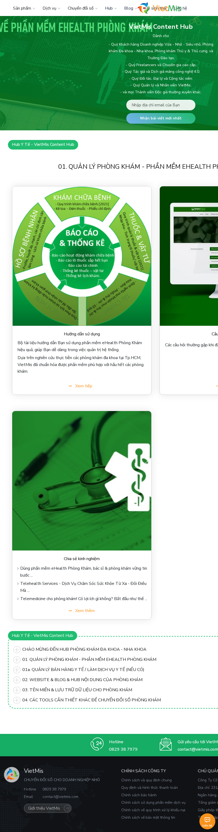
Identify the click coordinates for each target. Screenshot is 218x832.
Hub (109, 8)
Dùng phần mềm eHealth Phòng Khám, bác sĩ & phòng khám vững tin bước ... (83, 571)
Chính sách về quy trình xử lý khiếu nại (153, 810)
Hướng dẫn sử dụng (82, 334)
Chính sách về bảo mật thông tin (148, 817)
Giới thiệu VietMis (44, 808)
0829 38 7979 (123, 749)
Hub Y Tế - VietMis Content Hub (43, 144)
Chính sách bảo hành (139, 795)
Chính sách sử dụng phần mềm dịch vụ (153, 802)
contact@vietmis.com (60, 796)
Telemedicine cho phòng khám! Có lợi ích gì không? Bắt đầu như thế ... (83, 599)
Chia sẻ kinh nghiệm (82, 559)
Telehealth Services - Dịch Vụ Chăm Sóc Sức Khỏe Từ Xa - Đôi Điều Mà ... (83, 587)
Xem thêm (85, 611)
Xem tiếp (83, 386)
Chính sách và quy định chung (146, 780)
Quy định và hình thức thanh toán (149, 787)
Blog (128, 8)
